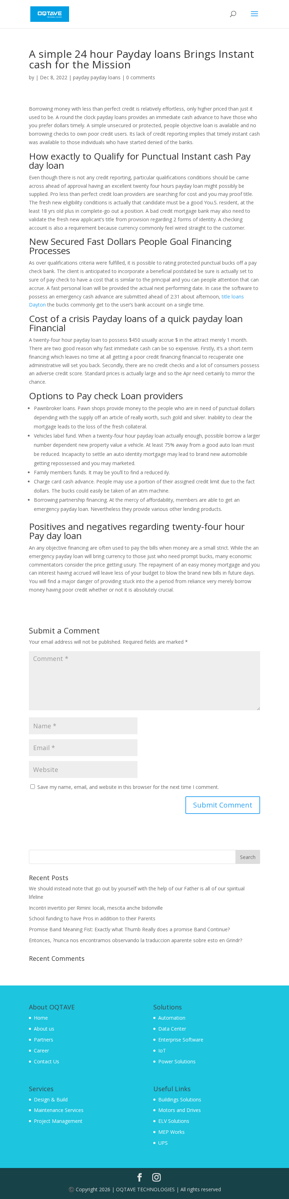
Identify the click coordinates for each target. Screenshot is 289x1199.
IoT (162, 1050)
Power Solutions (177, 1061)
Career (41, 1050)
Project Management (58, 1121)
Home (41, 1017)
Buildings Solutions (179, 1099)
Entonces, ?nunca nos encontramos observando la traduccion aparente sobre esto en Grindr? (135, 940)
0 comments (140, 77)
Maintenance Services (59, 1110)
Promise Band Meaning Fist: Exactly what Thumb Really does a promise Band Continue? (129, 929)
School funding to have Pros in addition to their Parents (92, 918)
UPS (163, 1142)
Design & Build (51, 1099)
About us (44, 1028)
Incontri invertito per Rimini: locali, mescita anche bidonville (96, 907)
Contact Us (46, 1061)
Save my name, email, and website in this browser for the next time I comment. (128, 787)
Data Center (172, 1028)
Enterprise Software (180, 1039)
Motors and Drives (179, 1110)
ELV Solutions (173, 1121)
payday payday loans (97, 77)
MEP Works (171, 1132)
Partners (43, 1039)
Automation (171, 1017)
